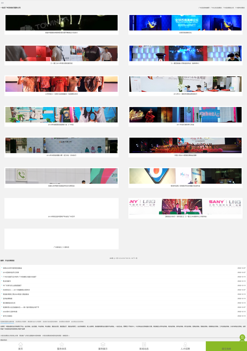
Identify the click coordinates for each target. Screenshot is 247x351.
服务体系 (61, 348)
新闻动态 (144, 348)
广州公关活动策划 (216, 8)
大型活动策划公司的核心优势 (9, 335)
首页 (2, 3)
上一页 (116, 258)
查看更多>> (66, 335)
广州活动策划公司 (228, 8)
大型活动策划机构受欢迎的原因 (51, 335)
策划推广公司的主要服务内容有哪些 (30, 335)
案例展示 (103, 348)
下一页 (135, 258)
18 (132, 258)
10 (129, 258)
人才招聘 (185, 348)
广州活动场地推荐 (204, 8)
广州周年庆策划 (240, 8)
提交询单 (226, 348)
